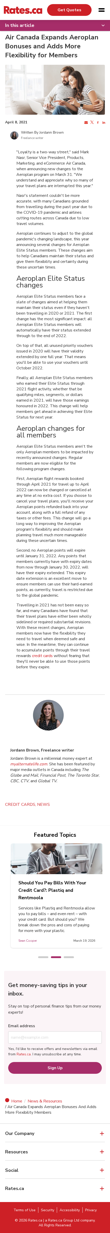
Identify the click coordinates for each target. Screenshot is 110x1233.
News (43, 804)
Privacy (91, 1210)
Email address (21, 1026)
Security (47, 1210)
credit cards (42, 656)
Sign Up (55, 1068)
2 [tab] (53, 957)
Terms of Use (25, 1210)
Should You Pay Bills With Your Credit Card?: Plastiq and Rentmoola (52, 890)
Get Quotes (69, 10)
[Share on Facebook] (97, 122)
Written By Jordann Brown (42, 132)
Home (16, 1101)
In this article (19, 25)
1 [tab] (40, 957)
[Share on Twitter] (91, 122)
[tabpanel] (57, 895)
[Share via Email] (85, 122)
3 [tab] (66, 957)
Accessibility (70, 1210)
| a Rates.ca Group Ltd (61, 1220)
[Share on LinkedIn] (103, 122)
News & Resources (45, 1101)
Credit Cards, (21, 804)
